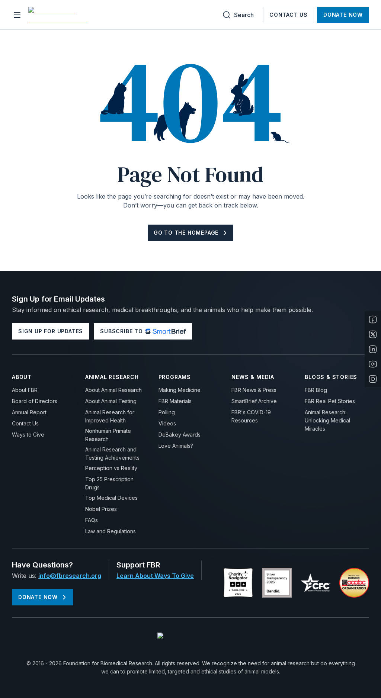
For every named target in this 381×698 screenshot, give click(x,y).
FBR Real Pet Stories (330, 401)
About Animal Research (113, 390)
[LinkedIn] (372, 349)
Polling (167, 412)
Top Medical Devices (111, 498)
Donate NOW (343, 15)
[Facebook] (372, 319)
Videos (167, 423)
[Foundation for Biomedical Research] (58, 15)
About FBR (25, 390)
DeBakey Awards (180, 434)
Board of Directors (34, 401)
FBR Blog (316, 390)
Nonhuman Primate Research (108, 435)
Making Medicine (180, 390)
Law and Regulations (110, 531)
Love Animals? (176, 446)
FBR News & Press (253, 390)
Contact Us (288, 15)
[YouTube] (372, 364)
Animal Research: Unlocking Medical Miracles (327, 420)
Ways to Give (28, 434)
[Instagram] (372, 378)
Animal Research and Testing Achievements (112, 453)
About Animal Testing (111, 401)
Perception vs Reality (111, 468)
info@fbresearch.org (69, 575)
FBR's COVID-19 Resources (251, 416)
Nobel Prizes (101, 509)
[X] (372, 334)
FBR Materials (175, 401)
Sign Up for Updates (50, 331)
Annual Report (29, 412)
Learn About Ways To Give (155, 575)
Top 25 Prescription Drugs (109, 483)
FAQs (91, 520)
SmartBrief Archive (254, 401)
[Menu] (17, 15)
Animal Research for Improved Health (109, 416)
